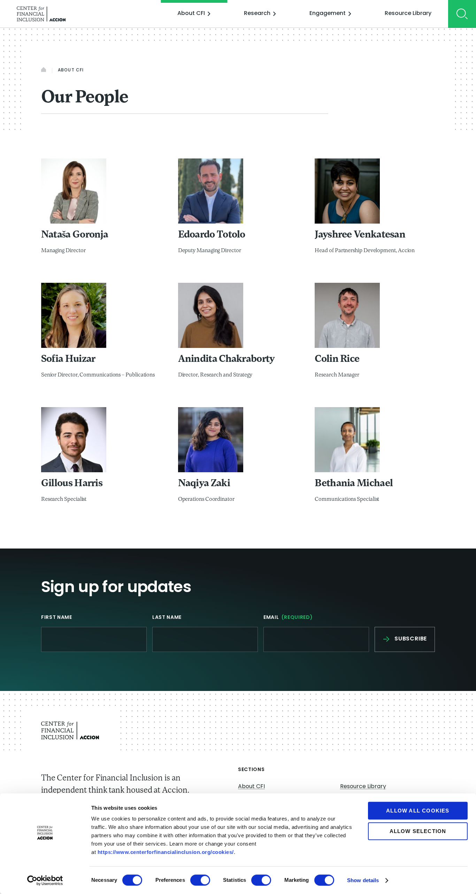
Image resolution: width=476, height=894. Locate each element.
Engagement (327, 13)
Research (257, 13)
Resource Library (408, 13)
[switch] (200, 880)
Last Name (167, 617)
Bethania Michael (354, 484)
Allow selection (418, 831)
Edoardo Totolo (211, 235)
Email (288, 617)
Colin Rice (337, 359)
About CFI (191, 13)
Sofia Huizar (68, 359)
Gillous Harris (71, 484)
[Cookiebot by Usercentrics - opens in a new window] (45, 880)
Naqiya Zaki (204, 484)
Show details (363, 880)
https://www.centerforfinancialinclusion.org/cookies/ (166, 852)
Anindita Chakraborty (226, 359)
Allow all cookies (417, 811)
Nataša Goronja (74, 235)
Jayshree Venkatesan (360, 235)
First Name (56, 617)
